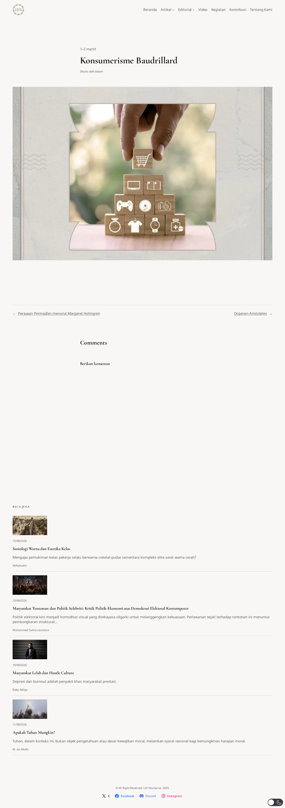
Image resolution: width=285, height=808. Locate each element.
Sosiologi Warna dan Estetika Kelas (41, 548)
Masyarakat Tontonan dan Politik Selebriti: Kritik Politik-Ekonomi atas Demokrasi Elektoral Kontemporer (101, 608)
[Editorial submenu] (194, 10)
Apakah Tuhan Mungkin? (34, 732)
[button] (275, 802)
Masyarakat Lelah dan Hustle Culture (43, 672)
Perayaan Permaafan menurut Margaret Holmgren (59, 313)
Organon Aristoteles (250, 313)
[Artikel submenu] (173, 10)
